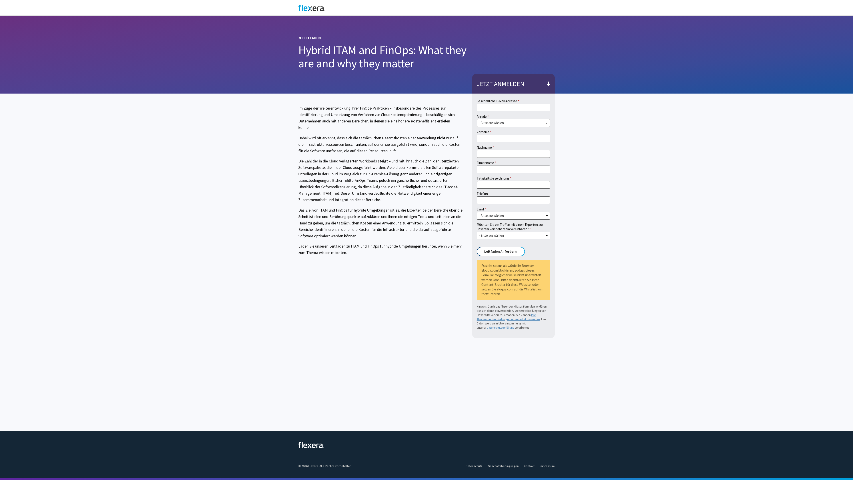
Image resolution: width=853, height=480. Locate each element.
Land (480, 209)
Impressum (547, 466)
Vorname (483, 132)
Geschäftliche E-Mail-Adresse (497, 101)
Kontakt (529, 466)
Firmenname (485, 163)
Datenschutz (474, 466)
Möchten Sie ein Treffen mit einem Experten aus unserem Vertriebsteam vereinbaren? (510, 226)
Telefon (482, 194)
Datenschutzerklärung (500, 328)
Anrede (482, 116)
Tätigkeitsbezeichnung (493, 178)
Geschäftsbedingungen (503, 466)
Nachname (484, 147)
